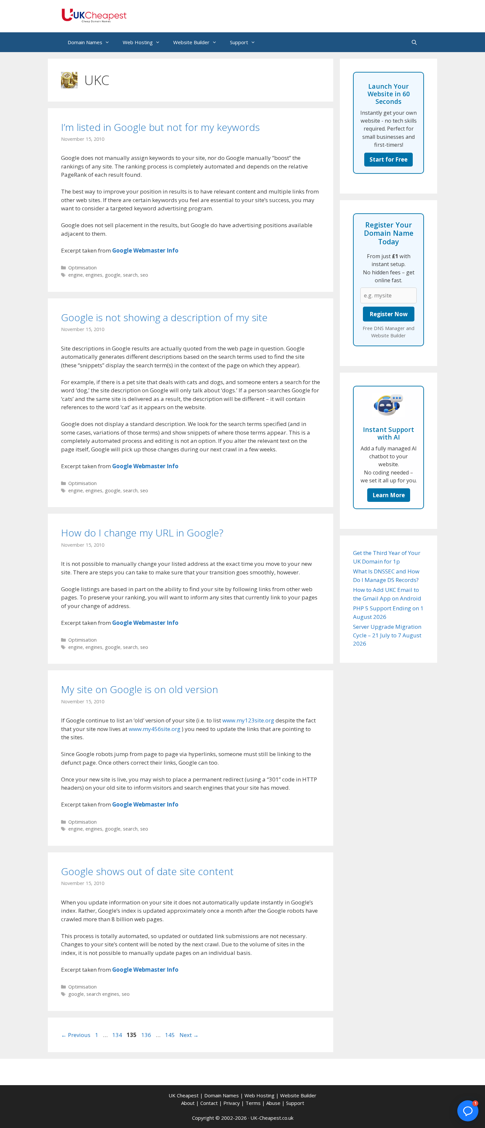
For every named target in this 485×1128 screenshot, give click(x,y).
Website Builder (191, 42)
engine (75, 275)
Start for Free (388, 159)
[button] (467, 1110)
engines (93, 275)
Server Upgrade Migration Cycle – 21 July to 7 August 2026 (387, 635)
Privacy (231, 1103)
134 (118, 1035)
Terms (253, 1103)
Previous (75, 1035)
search (130, 275)
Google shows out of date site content (147, 871)
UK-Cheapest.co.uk (271, 1117)
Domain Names (85, 42)
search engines (102, 994)
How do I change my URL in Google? (142, 532)
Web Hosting (138, 42)
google (112, 275)
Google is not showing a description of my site (164, 317)
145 (171, 1035)
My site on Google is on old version (139, 689)
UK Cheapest (184, 1095)
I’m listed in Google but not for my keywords (160, 127)
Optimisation (82, 267)
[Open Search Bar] (414, 42)
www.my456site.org (154, 729)
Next (189, 1035)
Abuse (273, 1103)
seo (144, 275)
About (188, 1103)
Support (239, 42)
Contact (209, 1103)
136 (147, 1035)
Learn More (388, 495)
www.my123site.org (248, 720)
